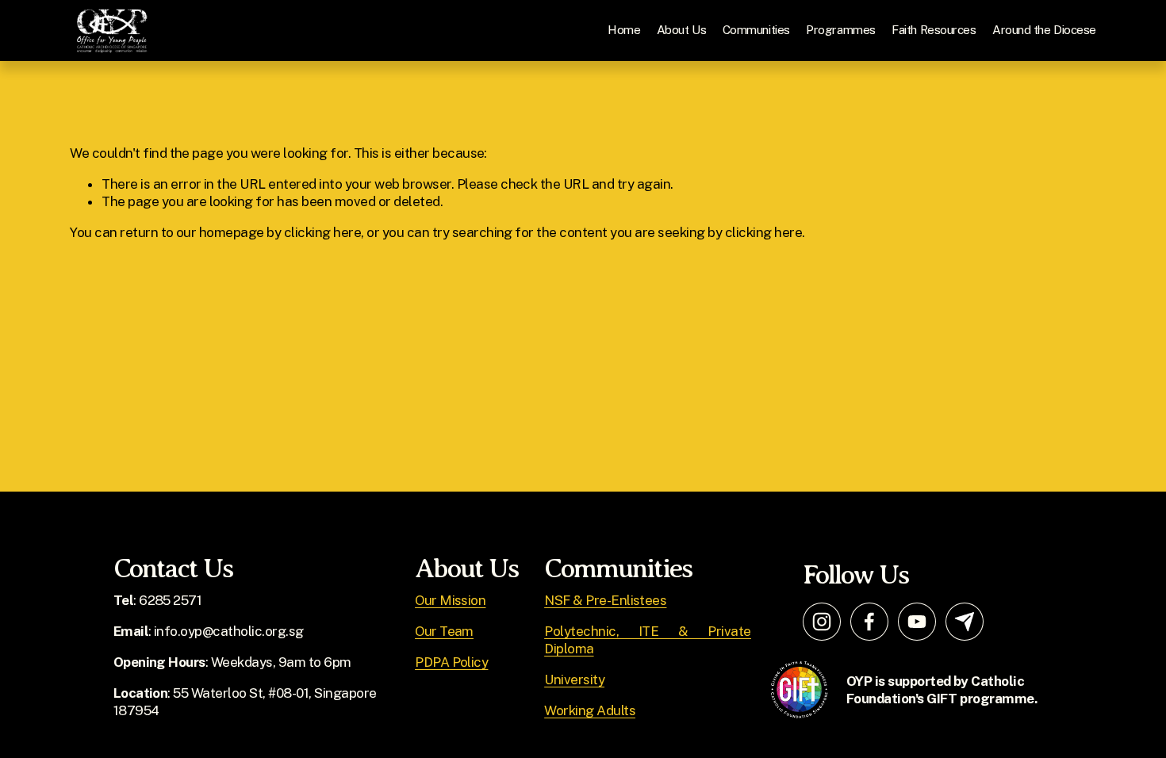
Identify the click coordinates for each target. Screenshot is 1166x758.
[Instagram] (822, 622)
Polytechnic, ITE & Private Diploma (647, 640)
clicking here (322, 232)
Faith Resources (934, 29)
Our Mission (450, 600)
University (574, 679)
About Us (681, 29)
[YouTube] (917, 622)
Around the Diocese (1044, 29)
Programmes (840, 29)
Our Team (444, 631)
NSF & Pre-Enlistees (605, 600)
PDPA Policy (451, 662)
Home (624, 29)
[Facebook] (869, 622)
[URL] (964, 622)
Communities (756, 29)
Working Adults (589, 710)
